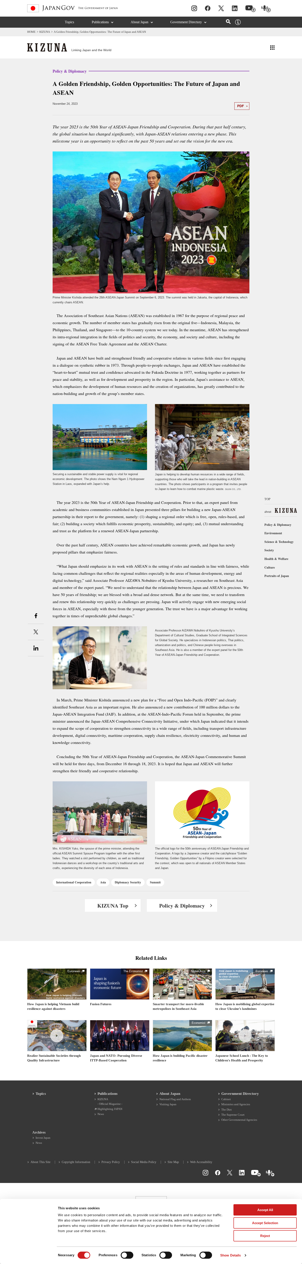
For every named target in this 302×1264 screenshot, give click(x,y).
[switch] (127, 1255)
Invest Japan (43, 1137)
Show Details (230, 1255)
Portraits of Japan (276, 575)
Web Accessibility (201, 1162)
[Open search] (228, 21)
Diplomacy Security (128, 882)
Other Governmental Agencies (239, 1119)
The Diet (226, 1109)
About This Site (40, 1162)
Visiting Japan (167, 1104)
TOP (267, 499)
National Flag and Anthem (175, 1099)
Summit (155, 882)
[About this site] (238, 22)
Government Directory (186, 22)
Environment (273, 533)
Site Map (173, 1162)
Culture (269, 567)
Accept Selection (265, 1223)
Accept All (265, 1210)
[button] (272, 47)
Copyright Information (76, 1162)
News (100, 1114)
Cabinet (226, 1099)
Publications (100, 22)
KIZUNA (44, 31)
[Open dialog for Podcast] (266, 8)
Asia (103, 882)
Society (269, 550)
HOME (31, 31)
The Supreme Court (233, 1114)
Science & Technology (279, 541)
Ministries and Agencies (235, 1104)
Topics (69, 22)
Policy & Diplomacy (182, 905)
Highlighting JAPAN (109, 1109)
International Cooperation (73, 882)
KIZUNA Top (112, 905)
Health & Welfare (276, 558)
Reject (265, 1236)
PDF (240, 106)
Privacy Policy (110, 1162)
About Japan (139, 22)
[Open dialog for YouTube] (250, 8)
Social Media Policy (143, 1162)
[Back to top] (296, 1177)
